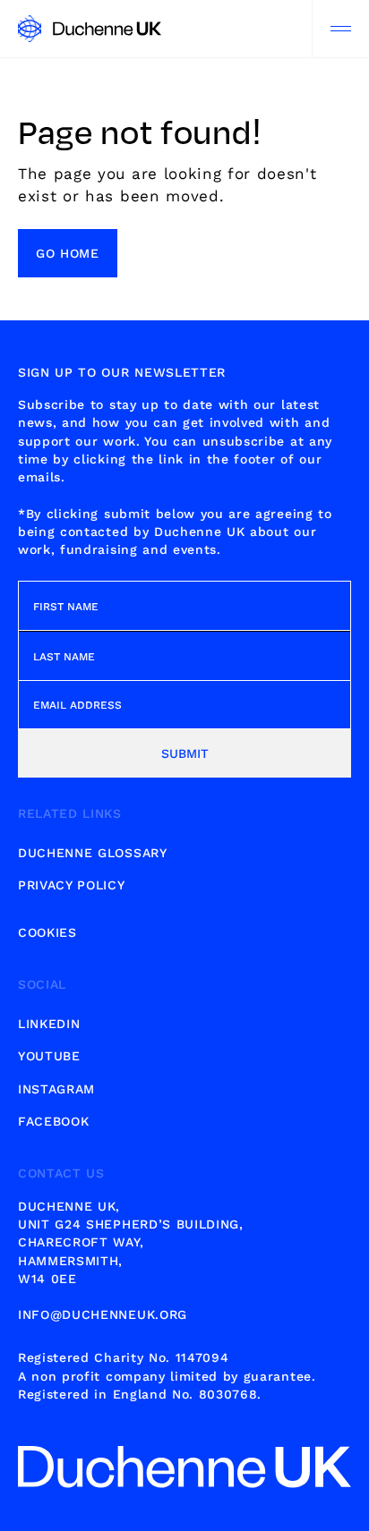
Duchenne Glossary (92, 853)
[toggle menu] (340, 28)
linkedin (49, 1023)
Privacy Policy (71, 885)
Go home (67, 253)
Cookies (47, 932)
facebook (53, 1121)
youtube (49, 1056)
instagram (56, 1089)
